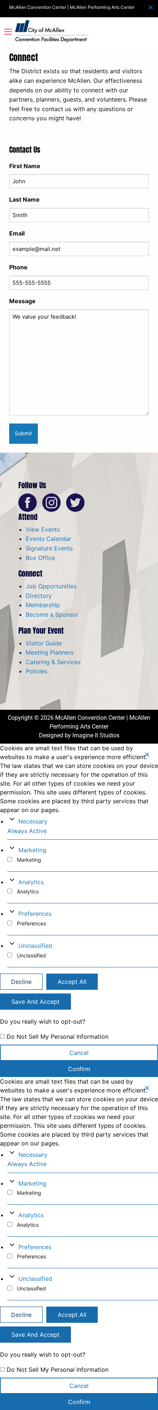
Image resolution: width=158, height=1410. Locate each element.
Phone (18, 267)
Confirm (79, 1069)
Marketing (32, 850)
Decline (21, 981)
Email (17, 233)
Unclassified (35, 945)
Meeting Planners (49, 652)
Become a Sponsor (52, 614)
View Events (43, 529)
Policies (36, 671)
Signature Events (49, 548)
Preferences (34, 913)
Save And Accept (35, 1001)
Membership (43, 605)
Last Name (24, 199)
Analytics (31, 882)
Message (22, 301)
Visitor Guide (44, 643)
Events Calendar (48, 538)
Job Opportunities (51, 586)
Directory (39, 595)
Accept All (72, 981)
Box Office (40, 557)
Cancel (79, 1052)
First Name (24, 166)
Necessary (32, 821)
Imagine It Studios (95, 735)
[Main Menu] (8, 32)
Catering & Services (53, 662)
